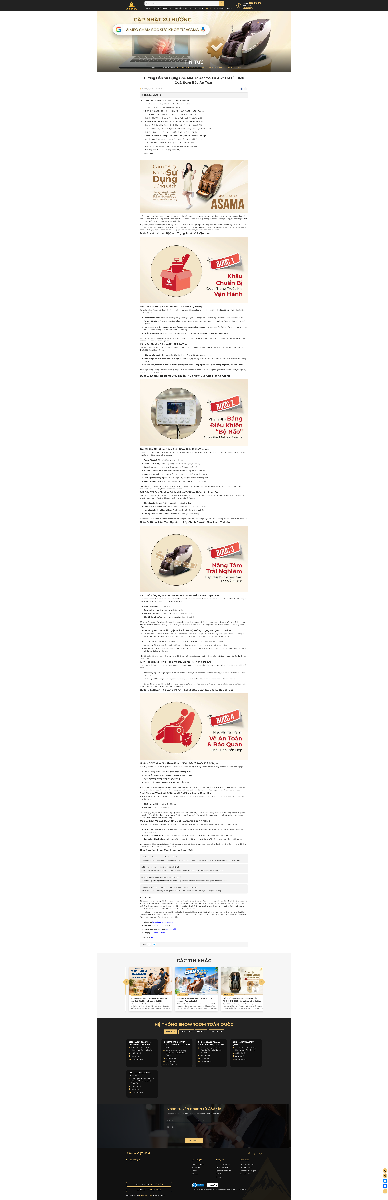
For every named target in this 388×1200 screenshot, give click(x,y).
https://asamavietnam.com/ (163, 922)
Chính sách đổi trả (246, 1174)
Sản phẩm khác (180, 8)
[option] (194, 41)
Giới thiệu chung (197, 1164)
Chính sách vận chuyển (248, 1171)
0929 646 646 (255, 3)
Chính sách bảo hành (247, 1164)
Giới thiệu (219, 8)
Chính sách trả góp (246, 1167)
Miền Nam (170, 1032)
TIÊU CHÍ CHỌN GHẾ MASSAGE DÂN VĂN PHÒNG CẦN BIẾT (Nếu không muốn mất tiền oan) (147, 999)
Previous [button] (126, 982)
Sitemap (195, 1174)
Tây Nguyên (216, 1032)
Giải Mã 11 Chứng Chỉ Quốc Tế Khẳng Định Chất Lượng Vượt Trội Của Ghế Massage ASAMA (240, 999)
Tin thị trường (169, 67)
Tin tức (159, 67)
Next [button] (262, 982)
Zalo (152, 938)
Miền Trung (186, 1032)
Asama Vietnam (158, 933)
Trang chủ (149, 8)
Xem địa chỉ (171, 929)
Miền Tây (201, 1032)
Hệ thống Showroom (223, 1171)
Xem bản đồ (135, 1056)
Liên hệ (229, 8)
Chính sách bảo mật (223, 1164)
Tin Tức (208, 8)
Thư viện (219, 1174)
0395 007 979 (155, 1190)
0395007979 (248, 8)
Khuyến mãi (196, 1167)
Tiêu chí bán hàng (222, 1167)
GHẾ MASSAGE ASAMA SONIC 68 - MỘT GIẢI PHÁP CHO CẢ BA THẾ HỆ (192, 999)
